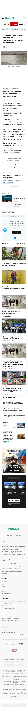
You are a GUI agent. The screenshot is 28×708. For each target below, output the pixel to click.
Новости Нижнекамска (9, 659)
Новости (8, 28)
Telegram (17, 232)
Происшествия (5, 584)
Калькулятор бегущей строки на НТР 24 (12, 634)
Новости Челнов (20, 662)
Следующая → (21, 705)
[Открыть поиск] (20, 19)
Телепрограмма (14, 500)
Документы (4, 627)
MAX (17, 238)
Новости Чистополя (9, 664)
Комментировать (13, 216)
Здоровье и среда (15, 28)
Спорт (3, 586)
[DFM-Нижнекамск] (21, 644)
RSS (3, 625)
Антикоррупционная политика (10, 630)
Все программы (14, 504)
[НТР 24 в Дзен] (23, 535)
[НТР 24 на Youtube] (8, 535)
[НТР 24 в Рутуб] (20, 535)
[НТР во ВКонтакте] (11, 535)
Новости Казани (20, 659)
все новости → (21, 243)
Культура (4, 591)
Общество (4, 581)
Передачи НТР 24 (6, 593)
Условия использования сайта (10, 620)
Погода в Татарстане (8, 212)
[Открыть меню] (3, 18)
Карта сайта (5, 623)
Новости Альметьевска (9, 662)
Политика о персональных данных (11, 618)
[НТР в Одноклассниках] (14, 535)
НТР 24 (3, 28)
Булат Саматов (9, 47)
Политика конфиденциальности (10, 616)
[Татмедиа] (11, 644)
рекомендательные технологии (9, 689)
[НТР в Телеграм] (17, 535)
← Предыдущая (7, 705)
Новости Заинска (19, 664)
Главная (6, 24)
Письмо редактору (9, 608)
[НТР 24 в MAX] (4, 535)
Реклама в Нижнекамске (8, 632)
